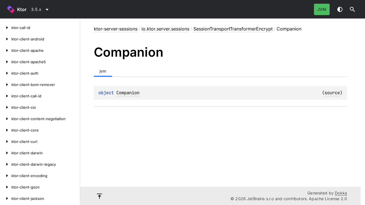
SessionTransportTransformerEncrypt (233, 29)
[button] (352, 9)
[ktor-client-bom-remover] (5, 84)
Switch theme (340, 9)
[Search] (352, 9)
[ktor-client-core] (5, 130)
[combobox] (41, 9)
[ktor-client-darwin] (5, 153)
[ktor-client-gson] (5, 187)
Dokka (341, 192)
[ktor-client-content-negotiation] (5, 118)
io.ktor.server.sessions (165, 29)
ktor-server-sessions (115, 29)
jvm (321, 9)
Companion (127, 93)
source (332, 93)
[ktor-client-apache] (5, 50)
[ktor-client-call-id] (5, 96)
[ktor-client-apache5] (5, 61)
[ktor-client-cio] (5, 107)
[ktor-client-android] (5, 39)
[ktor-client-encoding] (5, 175)
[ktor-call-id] (5, 27)
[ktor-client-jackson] (5, 198)
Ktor (22, 9)
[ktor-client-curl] (5, 141)
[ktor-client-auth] (5, 73)
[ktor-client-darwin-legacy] (5, 164)
